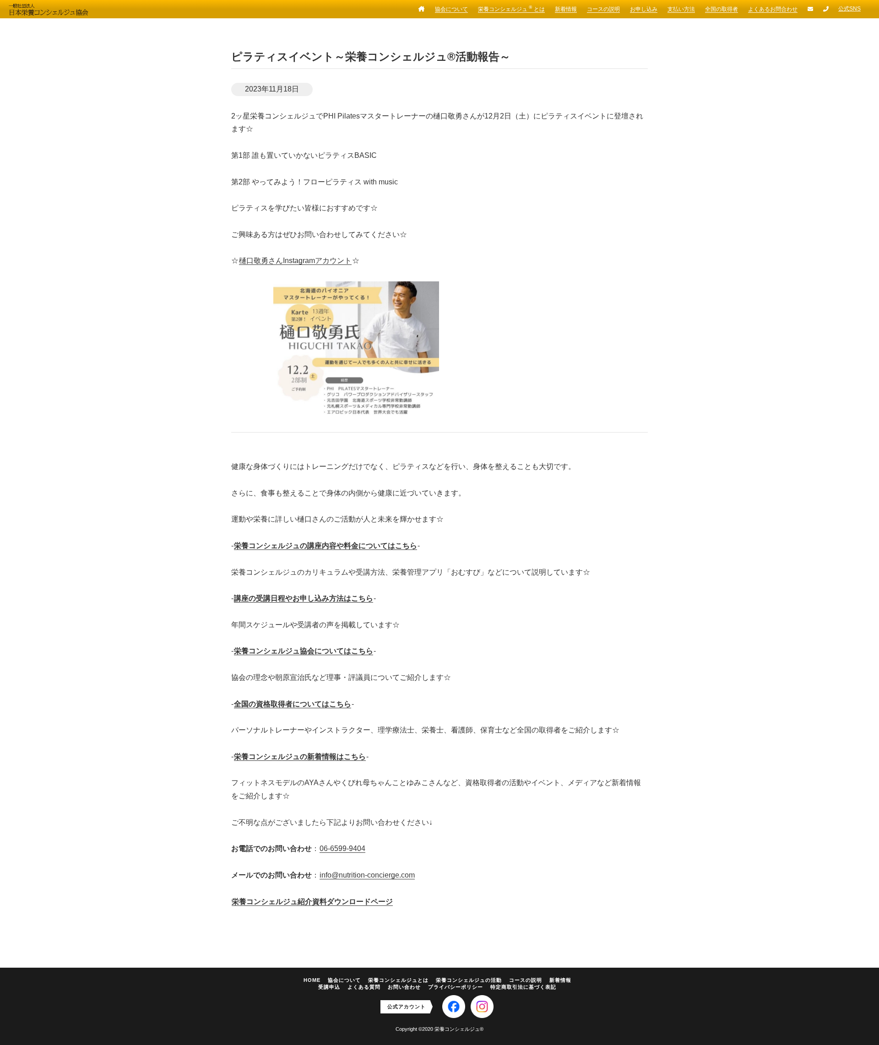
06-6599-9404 (342, 848)
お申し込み (643, 9)
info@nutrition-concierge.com (367, 875)
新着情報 (566, 9)
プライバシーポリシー (455, 987)
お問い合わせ (404, 987)
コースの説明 (603, 9)
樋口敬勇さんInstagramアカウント (295, 260)
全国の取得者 (721, 9)
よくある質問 (363, 987)
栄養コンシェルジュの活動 (469, 980)
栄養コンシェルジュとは (398, 980)
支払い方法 (681, 9)
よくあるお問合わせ (773, 9)
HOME (312, 980)
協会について (451, 9)
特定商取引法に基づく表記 (523, 987)
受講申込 (329, 987)
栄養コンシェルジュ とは (511, 8)
